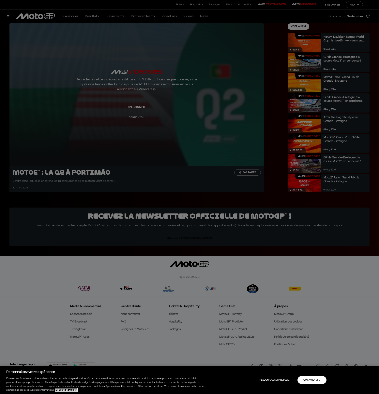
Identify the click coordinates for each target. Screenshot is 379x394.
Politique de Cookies (66, 390)
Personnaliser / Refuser (275, 380)
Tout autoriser (312, 380)
